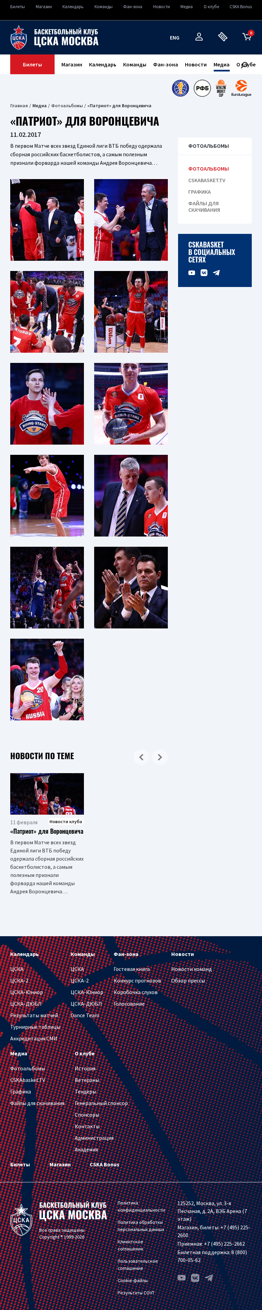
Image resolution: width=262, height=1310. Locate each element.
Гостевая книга (132, 968)
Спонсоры (87, 1114)
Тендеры (85, 1091)
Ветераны (87, 1079)
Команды (103, 7)
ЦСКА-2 (19, 980)
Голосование (129, 1003)
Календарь (73, 7)
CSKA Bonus (241, 7)
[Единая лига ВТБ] (180, 88)
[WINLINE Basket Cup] (221, 88)
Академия (86, 1149)
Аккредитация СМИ (33, 1038)
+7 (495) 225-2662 (224, 1243)
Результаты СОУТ (136, 1293)
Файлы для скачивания (204, 206)
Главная (19, 105)
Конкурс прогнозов (137, 980)
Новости (161, 7)
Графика (199, 192)
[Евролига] (241, 88)
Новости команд (191, 968)
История (85, 1068)
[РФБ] (202, 88)
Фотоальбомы (67, 105)
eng (174, 37)
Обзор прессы (188, 980)
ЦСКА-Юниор (26, 992)
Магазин (44, 7)
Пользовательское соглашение (138, 1264)
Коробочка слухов (136, 992)
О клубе (211, 7)
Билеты (17, 7)
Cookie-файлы (133, 1280)
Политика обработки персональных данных (141, 1225)
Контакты (87, 1126)
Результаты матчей (34, 1015)
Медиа (186, 7)
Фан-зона (132, 7)
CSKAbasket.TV (206, 180)
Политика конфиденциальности (141, 1206)
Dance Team (85, 1015)
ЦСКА (17, 968)
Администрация (94, 1137)
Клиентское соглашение (130, 1245)
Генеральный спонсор (101, 1103)
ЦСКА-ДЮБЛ (26, 1003)
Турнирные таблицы (35, 1026)
